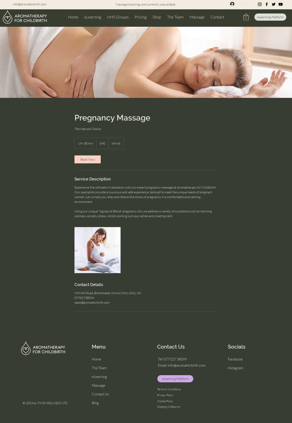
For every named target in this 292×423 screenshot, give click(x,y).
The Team (99, 368)
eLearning (99, 376)
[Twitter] (273, 4)
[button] (246, 17)
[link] (87, 159)
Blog (95, 403)
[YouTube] (280, 4)
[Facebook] (266, 4)
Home (96, 359)
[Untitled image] (97, 250)
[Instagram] (259, 4)
